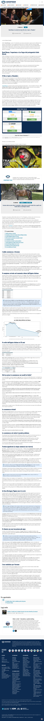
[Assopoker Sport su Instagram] (31, 650)
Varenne (10, 225)
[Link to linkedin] (14, 631)
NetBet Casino (25, 669)
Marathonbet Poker (15, 668)
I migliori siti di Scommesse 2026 (36, 675)
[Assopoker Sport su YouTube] (37, 650)
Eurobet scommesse (16, 675)
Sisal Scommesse (15, 676)
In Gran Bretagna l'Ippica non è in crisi (12, 244)
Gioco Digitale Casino (26, 673)
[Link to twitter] (16, 631)
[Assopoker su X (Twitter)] (19, 650)
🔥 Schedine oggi (25, 5)
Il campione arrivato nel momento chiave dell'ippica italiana (16, 235)
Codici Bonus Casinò (37, 685)
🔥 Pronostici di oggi (33, 5)
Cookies (3, 657)
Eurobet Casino (25, 671)
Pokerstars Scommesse (16, 681)
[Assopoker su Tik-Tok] (15, 650)
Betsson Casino (25, 657)
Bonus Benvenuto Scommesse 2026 (36, 671)
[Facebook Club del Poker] (28, 650)
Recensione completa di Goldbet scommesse (16, 687)
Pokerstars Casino (26, 662)
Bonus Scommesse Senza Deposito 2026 (37, 673)
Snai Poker (14, 659)
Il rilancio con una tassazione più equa (12, 245)
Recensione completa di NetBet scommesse (16, 684)
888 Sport (14, 682)
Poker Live (5, 7)
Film (25, 27)
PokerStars (14, 657)
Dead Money (5, 85)
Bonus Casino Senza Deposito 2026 (37, 660)
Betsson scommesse (16, 673)
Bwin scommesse (15, 688)
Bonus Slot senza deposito (36, 688)
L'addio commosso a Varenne (10, 233)
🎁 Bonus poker (3, 5)
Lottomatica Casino (26, 661)
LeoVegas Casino (26, 670)
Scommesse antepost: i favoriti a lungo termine (37, 679)
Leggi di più (22, 637)
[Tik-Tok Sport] (40, 650)
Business (22, 202)
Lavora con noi (4, 659)
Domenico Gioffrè (11, 613)
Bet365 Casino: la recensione (26, 659)
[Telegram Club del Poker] (25, 650)
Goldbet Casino (25, 664)
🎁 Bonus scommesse (11, 5)
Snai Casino (25, 665)
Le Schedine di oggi (5, 676)
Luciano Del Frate (28, 210)
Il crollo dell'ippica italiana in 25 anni (12, 236)
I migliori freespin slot (37, 691)
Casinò (3, 672)
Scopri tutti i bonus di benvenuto (21, 135)
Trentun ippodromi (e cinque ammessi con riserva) (14, 242)
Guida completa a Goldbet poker (15, 664)
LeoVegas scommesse (16, 678)
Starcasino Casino (26, 672)
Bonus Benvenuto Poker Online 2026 (37, 664)
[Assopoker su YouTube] (12, 650)
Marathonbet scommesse (14, 693)
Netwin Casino (25, 660)
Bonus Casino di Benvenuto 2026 (36, 658)
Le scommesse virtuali (9, 239)
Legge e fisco (28, 202)
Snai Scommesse (15, 677)
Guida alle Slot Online (37, 686)
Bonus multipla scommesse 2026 (36, 682)
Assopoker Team (28, 33)
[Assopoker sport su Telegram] (34, 650)
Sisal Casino (25, 663)
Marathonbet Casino (26, 675)
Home (2, 7)
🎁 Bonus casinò (18, 5)
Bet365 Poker (14, 660)
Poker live (21, 27)
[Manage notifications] (42, 719)
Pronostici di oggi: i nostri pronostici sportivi (6, 675)
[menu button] (42, 2)
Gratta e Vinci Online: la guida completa (37, 696)
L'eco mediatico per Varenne (10, 247)
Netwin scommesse (15, 691)
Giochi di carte (4, 677)
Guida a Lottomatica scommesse (15, 680)
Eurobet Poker (14, 667)
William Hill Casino (26, 674)
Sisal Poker (14, 658)
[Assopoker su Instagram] (9, 650)
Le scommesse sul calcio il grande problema (13, 241)
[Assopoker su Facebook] (22, 650)
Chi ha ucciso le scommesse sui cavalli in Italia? (14, 238)
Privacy (3, 658)
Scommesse (16, 202)
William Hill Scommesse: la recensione (16, 690)
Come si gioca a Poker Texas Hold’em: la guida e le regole (6, 668)
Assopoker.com (15, 641)
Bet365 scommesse (15, 674)
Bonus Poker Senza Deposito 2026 (36, 666)
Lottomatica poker (15, 665)
